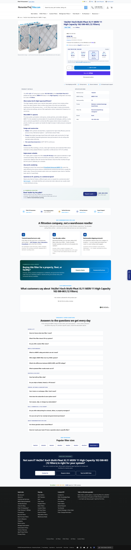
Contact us (72, 547)
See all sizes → (94, 445)
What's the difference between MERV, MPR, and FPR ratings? (47, 363)
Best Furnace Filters (23, 516)
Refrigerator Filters (64, 13)
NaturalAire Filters (43, 514)
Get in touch (27, 181)
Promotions (21, 512)
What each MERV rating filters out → (83, 62)
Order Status (61, 503)
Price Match (61, 501)
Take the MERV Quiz (86, 473)
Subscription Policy (23, 527)
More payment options (88, 77)
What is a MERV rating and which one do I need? (43, 352)
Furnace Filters (50, 539)
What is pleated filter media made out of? (41, 368)
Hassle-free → (83, 212)
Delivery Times (62, 499)
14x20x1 (76, 445)
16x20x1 (52, 445)
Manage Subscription (23, 525)
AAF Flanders (33, 242)
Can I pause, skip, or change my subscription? (42, 402)
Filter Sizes (41, 501)
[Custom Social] (94, 547)
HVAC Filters (42, 13)
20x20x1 (60, 445)
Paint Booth (76, 13)
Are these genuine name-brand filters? (41, 424)
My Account (110, 1)
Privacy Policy (21, 534)
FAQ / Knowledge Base (64, 497)
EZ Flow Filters (42, 510)
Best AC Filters (22, 514)
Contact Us (45, 473)
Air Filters (73, 539)
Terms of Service (22, 530)
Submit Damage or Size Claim (66, 510)
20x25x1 (43, 445)
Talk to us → (100, 212)
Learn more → (29, 212)
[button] (43, 14)
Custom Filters (42, 508)
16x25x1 (35, 445)
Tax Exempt (61, 508)
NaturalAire (44, 242)
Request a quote (89, 194)
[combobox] (66, 7)
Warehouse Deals (42, 516)
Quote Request (100, 1)
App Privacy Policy (23, 532)
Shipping (69, 40)
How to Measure (22, 519)
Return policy (21, 523)
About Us (20, 497)
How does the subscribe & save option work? (42, 396)
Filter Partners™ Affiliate (24, 510)
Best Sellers (41, 495)
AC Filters (58, 539)
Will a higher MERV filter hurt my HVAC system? (43, 358)
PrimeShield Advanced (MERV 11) (53, 167)
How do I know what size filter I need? (40, 333)
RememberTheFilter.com (26, 547)
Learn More (31, 1)
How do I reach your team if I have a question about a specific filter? (49, 430)
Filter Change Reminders (64, 512)
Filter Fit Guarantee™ (23, 508)
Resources (95, 13)
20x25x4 (84, 445)
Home (20, 17)
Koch (39, 242)
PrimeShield (25, 244)
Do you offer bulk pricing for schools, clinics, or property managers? (49, 410)
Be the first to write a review (65, 301)
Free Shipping (45, 547)
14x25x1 (68, 445)
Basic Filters (41, 506)
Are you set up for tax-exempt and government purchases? (47, 416)
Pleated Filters (42, 503)
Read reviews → (65, 212)
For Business (85, 13)
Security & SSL (59, 547)
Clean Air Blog (21, 506)
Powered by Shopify (36, 547)
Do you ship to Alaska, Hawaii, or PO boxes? (42, 382)
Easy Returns (52, 547)
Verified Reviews (22, 503)
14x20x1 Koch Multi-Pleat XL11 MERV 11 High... (35, 17)
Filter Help (66, 547)
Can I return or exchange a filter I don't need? (42, 391)
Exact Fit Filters (42, 512)
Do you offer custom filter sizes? (39, 344)
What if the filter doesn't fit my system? (41, 338)
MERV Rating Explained (24, 501)
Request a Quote (80, 270)
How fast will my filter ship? (37, 377)
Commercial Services (99, 270)
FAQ (92, 1)
